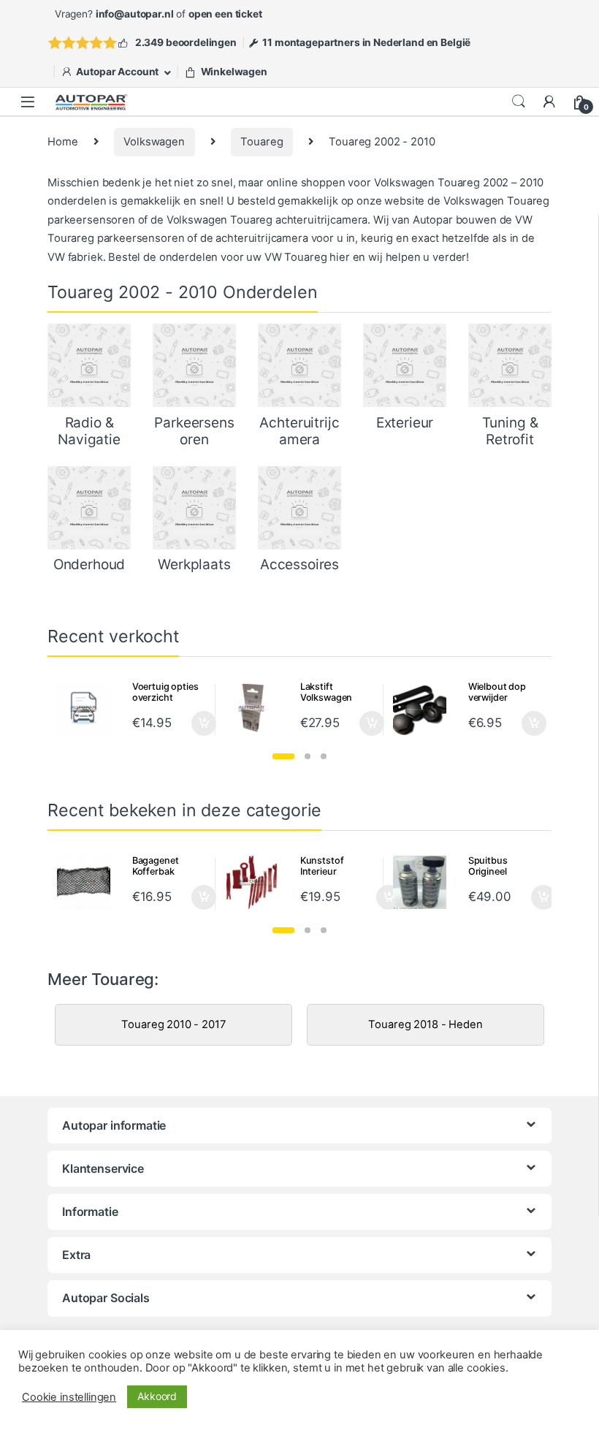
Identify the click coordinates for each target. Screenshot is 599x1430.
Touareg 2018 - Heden (425, 1024)
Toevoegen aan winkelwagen (370, 897)
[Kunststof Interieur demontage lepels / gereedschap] (257, 882)
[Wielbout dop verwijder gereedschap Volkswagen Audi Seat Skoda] (425, 708)
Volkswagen (154, 141)
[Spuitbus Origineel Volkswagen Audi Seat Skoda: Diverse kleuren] (425, 882)
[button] (283, 756)
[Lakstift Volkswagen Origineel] (257, 708)
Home (62, 141)
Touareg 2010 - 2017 (173, 1024)
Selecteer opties (194, 723)
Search (519, 102)
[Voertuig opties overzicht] (89, 708)
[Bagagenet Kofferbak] (89, 882)
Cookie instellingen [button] (69, 1397)
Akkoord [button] (157, 1396)
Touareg (261, 141)
